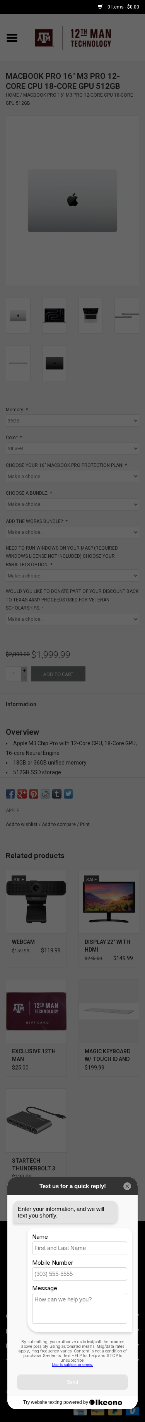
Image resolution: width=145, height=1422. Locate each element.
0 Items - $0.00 (122, 7)
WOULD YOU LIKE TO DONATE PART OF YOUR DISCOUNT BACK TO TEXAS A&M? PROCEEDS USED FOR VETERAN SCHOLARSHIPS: (72, 600)
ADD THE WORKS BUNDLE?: (36, 521)
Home (12, 95)
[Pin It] (33, 794)
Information (21, 704)
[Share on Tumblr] (56, 794)
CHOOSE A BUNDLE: (28, 493)
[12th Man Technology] (84, 37)
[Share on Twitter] (68, 794)
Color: (13, 437)
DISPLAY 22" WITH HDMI (107, 946)
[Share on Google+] (22, 794)
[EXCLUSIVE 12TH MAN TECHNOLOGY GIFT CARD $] (36, 1011)
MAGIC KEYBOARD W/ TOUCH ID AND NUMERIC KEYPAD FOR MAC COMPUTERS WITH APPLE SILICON (109, 1055)
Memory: (16, 409)
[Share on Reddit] (45, 794)
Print (85, 824)
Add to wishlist (22, 824)
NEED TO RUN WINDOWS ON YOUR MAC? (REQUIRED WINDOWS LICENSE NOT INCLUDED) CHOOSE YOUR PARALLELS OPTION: (62, 556)
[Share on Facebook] (10, 794)
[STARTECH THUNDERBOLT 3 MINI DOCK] (36, 1120)
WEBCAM (23, 942)
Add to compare (59, 824)
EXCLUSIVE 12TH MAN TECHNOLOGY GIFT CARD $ (34, 1055)
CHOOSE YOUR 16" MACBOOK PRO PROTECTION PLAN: (66, 465)
